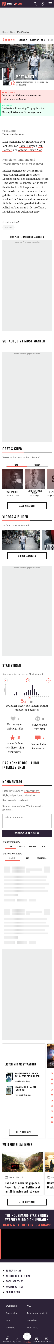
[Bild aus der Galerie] (21, 539)
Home (5, 32)
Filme (12, 32)
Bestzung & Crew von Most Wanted (21, 457)
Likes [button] (27, 858)
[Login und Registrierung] (42, 4)
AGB (29, 1305)
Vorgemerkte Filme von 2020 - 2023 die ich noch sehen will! (27, 1076)
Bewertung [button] (41, 858)
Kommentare (37, 39)
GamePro (10, 1327)
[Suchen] (35, 4)
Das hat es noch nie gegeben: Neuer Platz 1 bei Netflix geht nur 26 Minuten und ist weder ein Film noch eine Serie (22, 1187)
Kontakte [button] (21, 846)
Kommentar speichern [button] (27, 833)
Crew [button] (37, 464)
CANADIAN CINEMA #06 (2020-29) (25, 1088)
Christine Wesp (24, 1081)
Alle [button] (10, 846)
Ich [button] (43, 846)
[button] (7, 1340)
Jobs (8, 1320)
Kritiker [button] (32, 846)
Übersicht (9, 39)
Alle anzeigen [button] (27, 505)
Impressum (12, 1305)
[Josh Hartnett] (12, 479)
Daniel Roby (26, 146)
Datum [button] (12, 858)
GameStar (32, 1320)
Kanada (8, 227)
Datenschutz (12, 1313)
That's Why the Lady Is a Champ (27, 1225)
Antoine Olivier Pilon (30, 150)
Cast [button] (17, 464)
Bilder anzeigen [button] (27, 555)
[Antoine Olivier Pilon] (35, 479)
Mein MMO (32, 1327)
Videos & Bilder (15, 516)
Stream (23, 39)
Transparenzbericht (37, 1313)
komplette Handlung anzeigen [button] (27, 236)
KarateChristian (25, 1094)
